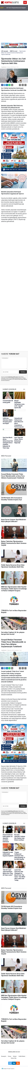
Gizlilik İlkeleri (22, 1056)
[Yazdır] (12, 85)
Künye (9, 1056)
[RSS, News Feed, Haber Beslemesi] (18, 1063)
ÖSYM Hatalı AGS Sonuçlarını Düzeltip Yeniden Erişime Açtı (16, 7)
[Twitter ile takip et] (10, 1063)
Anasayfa (5, 51)
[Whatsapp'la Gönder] (9, 85)
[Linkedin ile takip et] (14, 1063)
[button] (20, 85)
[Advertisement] (14, 25)
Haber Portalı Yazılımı (9, 1068)
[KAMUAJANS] (10, 2)
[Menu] (25, 2)
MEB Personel (13, 51)
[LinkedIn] (7, 85)
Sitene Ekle (13, 1058)
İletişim (15, 1056)
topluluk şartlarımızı (13, 377)
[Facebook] (2, 85)
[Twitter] (5, 85)
